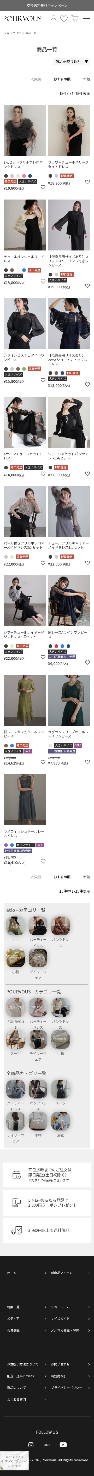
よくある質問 (16, 1399)
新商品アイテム (62, 1272)
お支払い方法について (22, 1364)
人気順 (36, 78)
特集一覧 (13, 1307)
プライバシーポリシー (66, 1387)
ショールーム (60, 1307)
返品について (16, 1387)
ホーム (11, 1272)
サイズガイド (60, 1318)
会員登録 (13, 1330)
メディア (13, 1318)
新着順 (88, 78)
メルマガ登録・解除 (65, 1330)
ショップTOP (12, 33)
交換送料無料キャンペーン (47, 5)
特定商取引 (59, 1376)
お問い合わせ (60, 1364)
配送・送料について (21, 1376)
